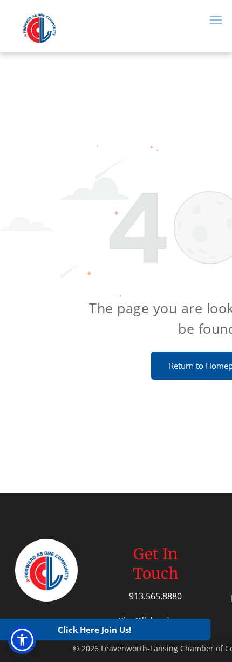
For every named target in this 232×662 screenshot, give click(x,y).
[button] (22, 640)
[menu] (216, 20)
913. (137, 596)
